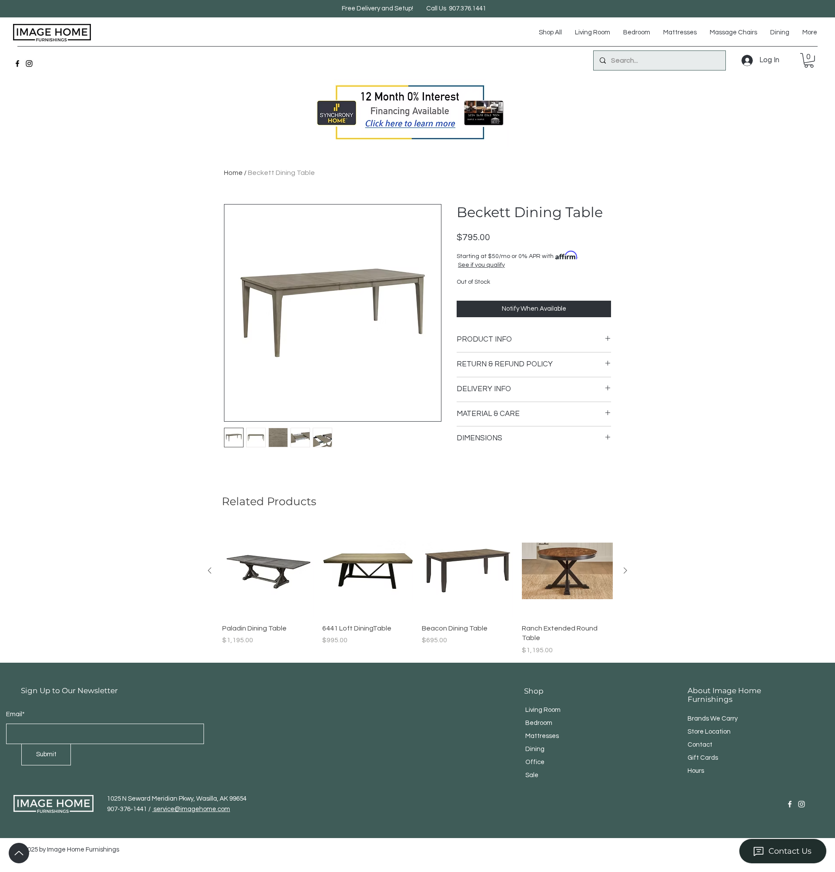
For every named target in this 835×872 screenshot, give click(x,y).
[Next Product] (625, 570)
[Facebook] (17, 63)
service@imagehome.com (191, 809)
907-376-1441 (127, 809)
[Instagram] (29, 63)
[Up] (19, 853)
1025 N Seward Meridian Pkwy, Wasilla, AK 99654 (177, 798)
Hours (696, 771)
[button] (809, 60)
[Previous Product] (209, 570)
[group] (417, 590)
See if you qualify (481, 265)
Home (233, 172)
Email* (15, 714)
